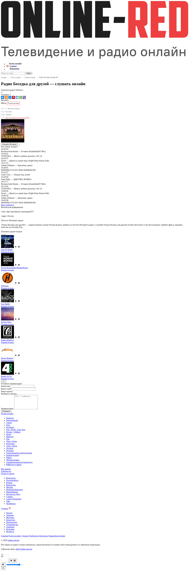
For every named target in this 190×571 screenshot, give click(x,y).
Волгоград (11, 478)
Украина (10, 515)
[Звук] (3, 564)
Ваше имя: (5, 386)
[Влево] (2, 234)
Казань (9, 483)
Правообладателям (56, 536)
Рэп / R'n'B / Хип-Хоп (15, 430)
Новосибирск (12, 492)
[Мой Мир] (9, 97)
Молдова (10, 517)
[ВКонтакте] (2, 97)
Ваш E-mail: (6, 389)
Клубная (10, 427)
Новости (10, 418)
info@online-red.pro (24, 549)
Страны (24, 536)
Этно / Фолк (11, 446)
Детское (9, 448)
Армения (10, 527)
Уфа (8, 501)
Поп (8, 425)
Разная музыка (30, 77)
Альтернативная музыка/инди (19, 462)
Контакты (43, 536)
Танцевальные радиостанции (19, 453)
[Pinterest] (13, 97)
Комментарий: (7, 409)
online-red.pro (13, 540)
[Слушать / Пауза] (13, 561)
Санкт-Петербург (13, 499)
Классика (10, 444)
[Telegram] (17, 97)
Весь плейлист (7, 205)
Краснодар (11, 485)
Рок (7, 439)
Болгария (10, 529)
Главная (4, 77)
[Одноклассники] (6, 97)
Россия (9, 513)
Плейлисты (34, 536)
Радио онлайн (16, 77)
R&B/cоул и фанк (13, 464)
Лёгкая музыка (12, 460)
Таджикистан (12, 524)
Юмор (9, 457)
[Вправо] (5, 234)
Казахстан (10, 520)
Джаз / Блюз (11, 441)
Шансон (9, 437)
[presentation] (2, 381)
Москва (9, 487)
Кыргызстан (11, 522)
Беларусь (10, 531)
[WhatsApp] (20, 97)
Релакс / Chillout (13, 432)
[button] (17, 247)
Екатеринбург (12, 480)
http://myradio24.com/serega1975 (17, 118)
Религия (9, 451)
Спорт (9, 423)
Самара (9, 497)
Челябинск (11, 504)
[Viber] (24, 97)
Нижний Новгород (14, 490)
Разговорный (12, 420)
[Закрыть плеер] (3, 568)
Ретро (8, 434)
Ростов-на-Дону (13, 494)
